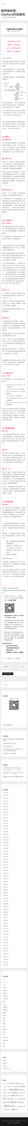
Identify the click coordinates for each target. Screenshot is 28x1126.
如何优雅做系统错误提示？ (13, 648)
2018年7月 (5, 917)
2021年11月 (5, 809)
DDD (4, 985)
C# (3, 982)
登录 (4, 1060)
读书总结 (5, 1037)
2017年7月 (5, 940)
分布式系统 (5, 998)
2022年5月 (5, 804)
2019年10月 (6, 876)
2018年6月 (5, 920)
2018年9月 (5, 912)
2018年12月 (6, 903)
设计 (4, 1035)
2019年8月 (5, 881)
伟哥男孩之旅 (6, 776)
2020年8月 (5, 848)
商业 (4, 1004)
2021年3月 (5, 828)
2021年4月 (5, 826)
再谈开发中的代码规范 (12, 645)
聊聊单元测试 (9, 650)
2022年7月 (5, 801)
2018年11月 (5, 906)
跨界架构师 (7, 626)
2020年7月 (5, 851)
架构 (4, 1018)
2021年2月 (5, 831)
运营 (4, 1043)
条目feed (5, 1063)
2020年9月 (5, 845)
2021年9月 (5, 812)
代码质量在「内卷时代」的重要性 (14, 652)
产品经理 (5, 990)
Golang (4, 987)
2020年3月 (5, 862)
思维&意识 (5, 1010)
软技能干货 (5, 1040)
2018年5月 (5, 923)
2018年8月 (5, 915)
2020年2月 (5, 865)
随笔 (4, 1046)
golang (21, 1083)
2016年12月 (6, 951)
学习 (10, 1093)
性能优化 (21, 1095)
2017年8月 (5, 937)
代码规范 (9, 658)
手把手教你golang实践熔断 (9, 753)
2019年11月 (5, 873)
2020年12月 (6, 837)
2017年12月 (6, 928)
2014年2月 (5, 965)
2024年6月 (5, 795)
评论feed (5, 1066)
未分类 (4, 1015)
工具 (22, 1093)
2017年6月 (5, 942)
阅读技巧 (9, 1109)
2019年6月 (5, 887)
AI (3, 979)
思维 (14, 1095)
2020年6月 (5, 854)
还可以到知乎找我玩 (7, 725)
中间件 (10, 1086)
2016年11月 (5, 953)
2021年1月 (5, 834)
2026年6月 (5, 792)
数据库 (4, 1012)
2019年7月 (5, 884)
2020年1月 (5, 867)
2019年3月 (5, 895)
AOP (4, 1083)
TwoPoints (17, 1122)
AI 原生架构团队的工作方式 (9, 743)
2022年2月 (5, 806)
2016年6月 (5, 959)
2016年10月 (6, 956)
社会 (4, 1021)
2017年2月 (5, 945)
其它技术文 (5, 996)
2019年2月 (5, 898)
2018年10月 (6, 909)
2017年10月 (6, 931)
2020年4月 (5, 859)
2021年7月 (5, 817)
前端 (4, 1001)
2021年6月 (5, 820)
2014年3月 (5, 962)
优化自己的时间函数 (7, 746)
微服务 (9, 1095)
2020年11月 (6, 840)
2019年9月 (5, 878)
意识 (6, 1099)
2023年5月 (5, 798)
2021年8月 (5, 815)
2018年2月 (5, 926)
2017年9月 (5, 934)
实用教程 (5, 1007)
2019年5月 (5, 890)
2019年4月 (5, 892)
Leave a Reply (8, 673)
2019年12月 (6, 870)
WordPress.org (6, 1068)
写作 (6, 1090)
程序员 (4, 1023)
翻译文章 (5, 1029)
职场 (4, 1032)
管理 (4, 1026)
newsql (5, 1086)
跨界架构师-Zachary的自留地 (13, 12)
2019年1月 (5, 901)
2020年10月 (6, 842)
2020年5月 (5, 856)
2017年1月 (5, 948)
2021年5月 (5, 823)
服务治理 (17, 1099)
